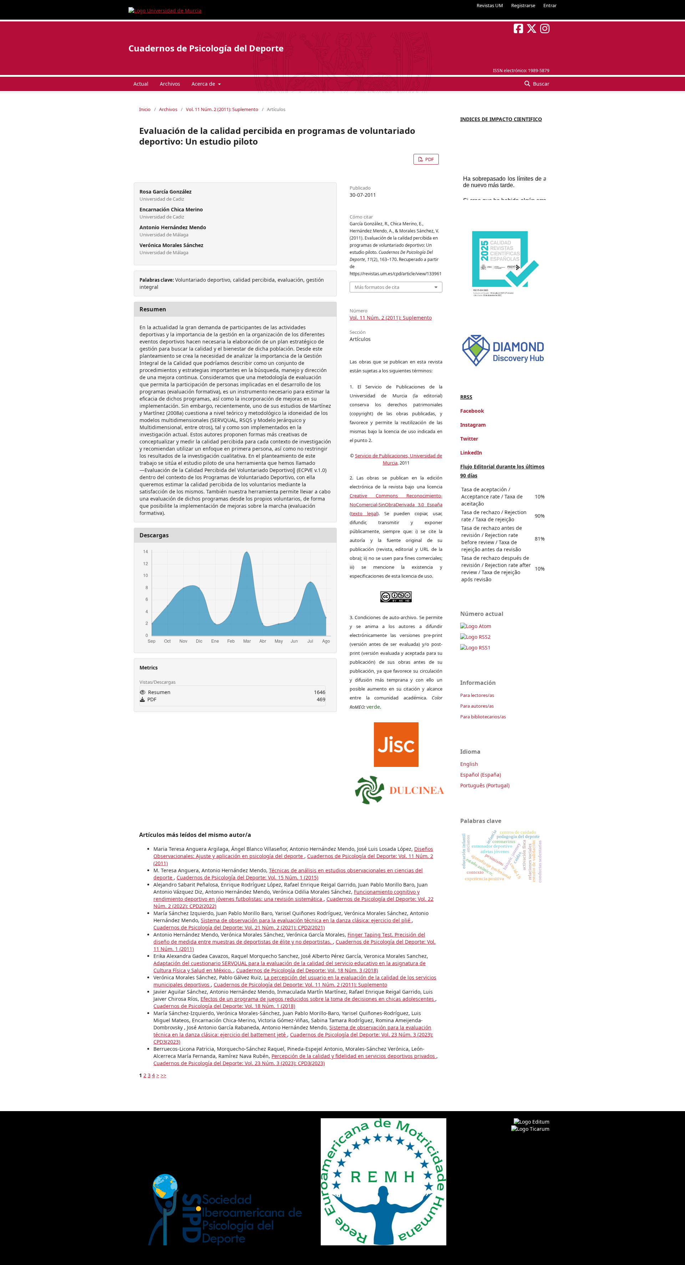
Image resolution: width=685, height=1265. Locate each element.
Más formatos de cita (377, 287)
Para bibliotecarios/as (483, 716)
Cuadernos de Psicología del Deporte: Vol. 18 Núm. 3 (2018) (307, 970)
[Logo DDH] (503, 366)
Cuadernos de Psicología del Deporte (206, 48)
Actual (140, 83)
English (469, 763)
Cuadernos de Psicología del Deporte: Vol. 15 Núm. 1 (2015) (247, 877)
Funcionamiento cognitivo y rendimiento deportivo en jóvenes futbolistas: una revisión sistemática (286, 895)
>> (163, 1075)
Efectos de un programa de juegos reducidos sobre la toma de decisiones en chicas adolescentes (318, 998)
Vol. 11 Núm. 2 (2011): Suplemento (222, 109)
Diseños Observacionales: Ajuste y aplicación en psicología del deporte (293, 852)
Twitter (469, 438)
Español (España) (480, 774)
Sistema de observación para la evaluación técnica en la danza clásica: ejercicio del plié (306, 920)
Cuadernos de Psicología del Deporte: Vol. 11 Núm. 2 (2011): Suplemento (300, 984)
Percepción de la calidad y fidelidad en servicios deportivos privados (354, 1056)
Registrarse (523, 5)
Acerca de (204, 83)
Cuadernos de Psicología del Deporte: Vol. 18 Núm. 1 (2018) (224, 1006)
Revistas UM (490, 5)
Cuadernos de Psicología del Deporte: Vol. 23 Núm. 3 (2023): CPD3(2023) (239, 1063)
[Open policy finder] (396, 743)
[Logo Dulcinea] (400, 788)
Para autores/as (477, 706)
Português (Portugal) (484, 785)
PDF (429, 159)
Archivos (170, 83)
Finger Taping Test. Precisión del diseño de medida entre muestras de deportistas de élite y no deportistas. (289, 938)
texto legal (364, 513)
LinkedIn (471, 452)
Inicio (145, 109)
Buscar (540, 83)
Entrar (550, 5)
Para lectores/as (477, 695)
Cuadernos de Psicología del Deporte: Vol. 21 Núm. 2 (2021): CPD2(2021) (239, 927)
